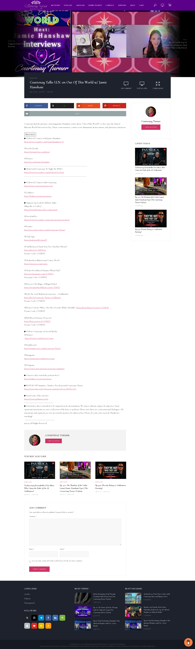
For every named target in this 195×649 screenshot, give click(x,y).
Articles (80, 5)
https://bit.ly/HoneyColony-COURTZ (93, 307)
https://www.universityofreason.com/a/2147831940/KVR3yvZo (50, 389)
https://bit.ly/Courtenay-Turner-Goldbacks (42, 297)
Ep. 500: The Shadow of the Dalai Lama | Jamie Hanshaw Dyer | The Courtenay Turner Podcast (74, 488)
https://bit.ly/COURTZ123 (35, 250)
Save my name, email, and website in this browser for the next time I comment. (57, 561)
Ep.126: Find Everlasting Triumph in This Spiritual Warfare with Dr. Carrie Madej (106, 623)
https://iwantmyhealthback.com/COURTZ (42, 287)
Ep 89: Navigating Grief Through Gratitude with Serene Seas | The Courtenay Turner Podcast (104, 596)
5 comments (147, 615)
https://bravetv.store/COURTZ (37, 321)
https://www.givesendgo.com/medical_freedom (44, 172)
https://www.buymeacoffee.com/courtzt (40, 209)
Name (31, 549)
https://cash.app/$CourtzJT (35, 240)
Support (122, 5)
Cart (141, 5)
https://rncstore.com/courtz (35, 263)
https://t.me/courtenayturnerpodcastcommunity (44, 368)
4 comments (147, 629)
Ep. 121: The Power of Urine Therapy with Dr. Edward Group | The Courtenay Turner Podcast (105, 610)
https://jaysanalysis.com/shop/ (37, 152)
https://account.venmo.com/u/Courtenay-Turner (44, 230)
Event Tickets (95, 5)
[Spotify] (62, 618)
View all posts (53, 441)
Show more (30, 134)
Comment (33, 516)
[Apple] (27, 626)
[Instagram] (34, 618)
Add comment (126, 88)
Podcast (68, 5)
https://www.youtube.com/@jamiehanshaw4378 (44, 141)
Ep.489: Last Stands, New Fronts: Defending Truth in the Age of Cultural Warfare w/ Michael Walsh (156, 609)
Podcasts (33, 78)
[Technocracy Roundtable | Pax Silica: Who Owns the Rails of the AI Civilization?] (151, 157)
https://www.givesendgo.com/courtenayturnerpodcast (47, 219)
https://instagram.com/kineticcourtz (39, 358)
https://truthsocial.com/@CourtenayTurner (42, 348)
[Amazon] (48, 626)
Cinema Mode (158, 88)
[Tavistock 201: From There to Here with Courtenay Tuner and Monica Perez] (133, 598)
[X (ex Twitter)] (27, 618)
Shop (132, 5)
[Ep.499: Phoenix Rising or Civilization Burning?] (151, 218)
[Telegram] (41, 618)
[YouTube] (34, 626)
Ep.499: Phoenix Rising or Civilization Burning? (110, 487)
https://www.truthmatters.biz (36, 399)
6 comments (147, 599)
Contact (110, 5)
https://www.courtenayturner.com (38, 186)
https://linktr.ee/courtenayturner (38, 196)
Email (62, 549)
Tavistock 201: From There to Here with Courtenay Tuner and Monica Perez (157, 595)
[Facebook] (48, 618)
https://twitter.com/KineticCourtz (39, 338)
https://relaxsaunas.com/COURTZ (38, 274)
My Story (55, 5)
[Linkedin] (55, 618)
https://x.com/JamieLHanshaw (37, 162)
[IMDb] (41, 626)
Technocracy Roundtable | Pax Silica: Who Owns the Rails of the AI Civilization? (39, 488)
